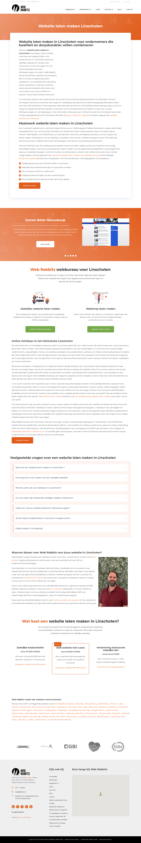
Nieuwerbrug (91, 704)
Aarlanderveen (31, 713)
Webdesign (69, 9)
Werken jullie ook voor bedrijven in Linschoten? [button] (38, 488)
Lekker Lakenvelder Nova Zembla (58, 801)
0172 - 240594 (20, 787)
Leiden (31, 720)
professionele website (33, 578)
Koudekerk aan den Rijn (79, 710)
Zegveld (15, 710)
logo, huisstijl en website (78, 115)
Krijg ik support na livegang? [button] (29, 528)
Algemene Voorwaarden (72, 839)
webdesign (28, 225)
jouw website (56, 589)
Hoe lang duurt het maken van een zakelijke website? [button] (41, 478)
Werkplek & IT (85, 9)
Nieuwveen (72, 716)
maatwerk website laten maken (65, 155)
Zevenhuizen (18, 713)
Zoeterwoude (112, 710)
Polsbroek (17, 716)
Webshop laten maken (100, 329)
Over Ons (108, 9)
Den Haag (82, 707)
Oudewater (63, 710)
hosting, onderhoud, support (66, 600)
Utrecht (113, 704)
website (29, 777)
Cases (98, 9)
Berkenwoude (48, 716)
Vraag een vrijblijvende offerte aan (30, 664)
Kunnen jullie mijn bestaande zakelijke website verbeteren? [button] (44, 498)
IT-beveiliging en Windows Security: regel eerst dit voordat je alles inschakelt (58, 816)
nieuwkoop (7, 225)
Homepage (53, 776)
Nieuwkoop (66, 720)
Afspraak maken (29, 186)
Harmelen (72, 707)
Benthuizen (44, 713)
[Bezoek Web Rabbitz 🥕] (14, 807)
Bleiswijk (125, 713)
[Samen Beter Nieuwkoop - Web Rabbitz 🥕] (79, 232)
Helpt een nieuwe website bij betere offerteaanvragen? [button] (42, 508)
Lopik (120, 704)
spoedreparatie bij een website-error (28, 431)
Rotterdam (123, 707)
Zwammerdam (58, 713)
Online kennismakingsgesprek (111, 667)
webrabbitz (39, 225)
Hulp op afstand (115, 1)
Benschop (93, 707)
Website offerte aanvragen (40, 329)
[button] (100, 794)
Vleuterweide (105, 713)
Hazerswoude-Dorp (75, 713)
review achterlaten (24, 817)
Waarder (80, 704)
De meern (60, 716)
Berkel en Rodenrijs (108, 707)
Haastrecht (62, 707)
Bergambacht (98, 710)
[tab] (70, 467)
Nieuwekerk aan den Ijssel (44, 707)
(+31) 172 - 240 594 (19, 1)
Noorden (116, 713)
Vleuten (15, 707)
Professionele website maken (89, 839)
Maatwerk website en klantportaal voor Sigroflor (58, 808)
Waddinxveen (103, 716)
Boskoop (71, 704)
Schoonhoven (91, 713)
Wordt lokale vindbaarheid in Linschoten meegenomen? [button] (42, 518)
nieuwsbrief (17, 225)
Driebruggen (26, 710)
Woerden (22, 720)
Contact (126, 1)
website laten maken (52, 396)
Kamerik (92, 716)
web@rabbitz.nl (35, 1)
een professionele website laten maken (93, 396)
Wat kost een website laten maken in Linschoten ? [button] (40, 467)
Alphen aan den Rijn (32, 716)
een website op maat (90, 155)
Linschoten (52, 720)
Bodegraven (50, 710)
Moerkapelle (60, 704)
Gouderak (82, 716)
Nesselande (25, 707)
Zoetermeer (40, 720)
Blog (120, 9)
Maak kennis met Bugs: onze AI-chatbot (57, 824)
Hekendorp (103, 704)
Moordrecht (38, 710)
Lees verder (19, 244)
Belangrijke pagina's (106, 839)
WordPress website (27, 158)
